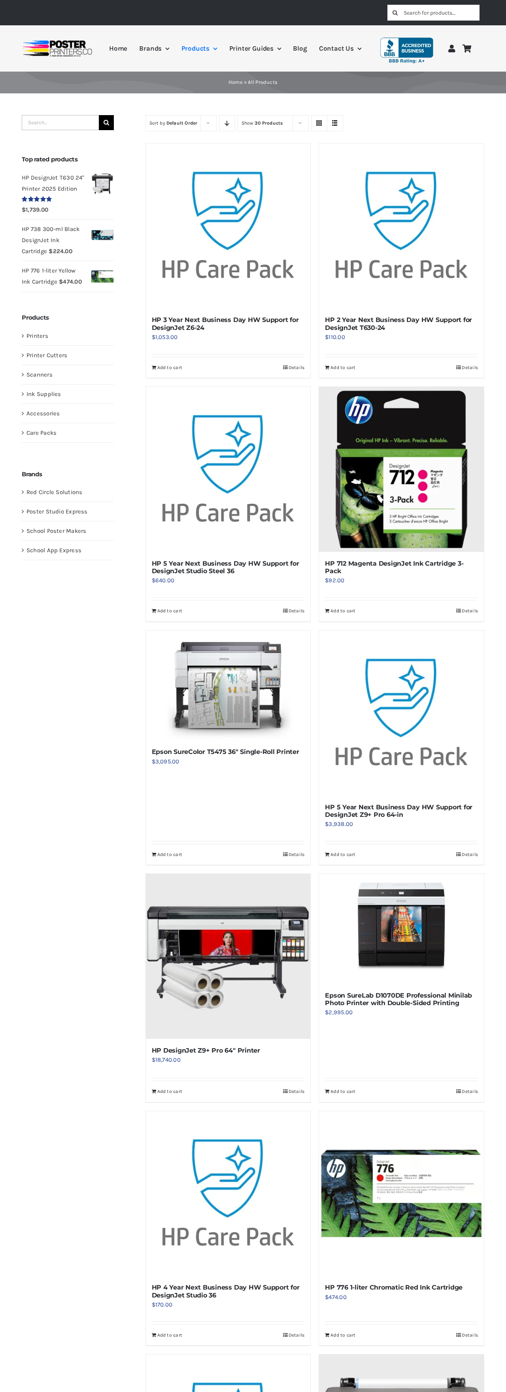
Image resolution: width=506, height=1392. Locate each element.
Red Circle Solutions (54, 492)
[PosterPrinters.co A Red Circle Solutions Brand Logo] (57, 42)
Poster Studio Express (57, 511)
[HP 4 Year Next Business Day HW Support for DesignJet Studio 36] (228, 1193)
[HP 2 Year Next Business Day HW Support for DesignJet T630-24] (401, 226)
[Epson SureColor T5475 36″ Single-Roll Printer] (228, 686)
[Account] (451, 48)
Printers (37, 335)
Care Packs (41, 432)
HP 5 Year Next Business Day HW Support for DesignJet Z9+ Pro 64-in (398, 810)
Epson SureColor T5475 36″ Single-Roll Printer (225, 752)
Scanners (39, 374)
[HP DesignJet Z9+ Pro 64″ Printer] (228, 956)
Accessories (43, 413)
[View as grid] (319, 123)
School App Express (53, 550)
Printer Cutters (46, 355)
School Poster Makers (56, 530)
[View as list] (335, 123)
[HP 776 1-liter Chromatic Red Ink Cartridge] (401, 1193)
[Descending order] (227, 123)
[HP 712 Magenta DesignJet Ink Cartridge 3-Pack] (401, 469)
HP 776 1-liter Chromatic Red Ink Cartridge (394, 1287)
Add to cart (169, 367)
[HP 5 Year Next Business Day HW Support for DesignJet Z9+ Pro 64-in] (401, 713)
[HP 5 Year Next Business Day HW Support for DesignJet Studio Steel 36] (228, 469)
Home (235, 82)
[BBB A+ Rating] (407, 34)
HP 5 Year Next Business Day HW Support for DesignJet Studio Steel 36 (225, 567)
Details (297, 367)
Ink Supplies (43, 394)
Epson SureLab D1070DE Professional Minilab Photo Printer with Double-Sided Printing (398, 999)
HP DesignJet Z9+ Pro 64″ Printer (206, 1050)
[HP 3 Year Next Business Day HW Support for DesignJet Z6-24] (228, 226)
